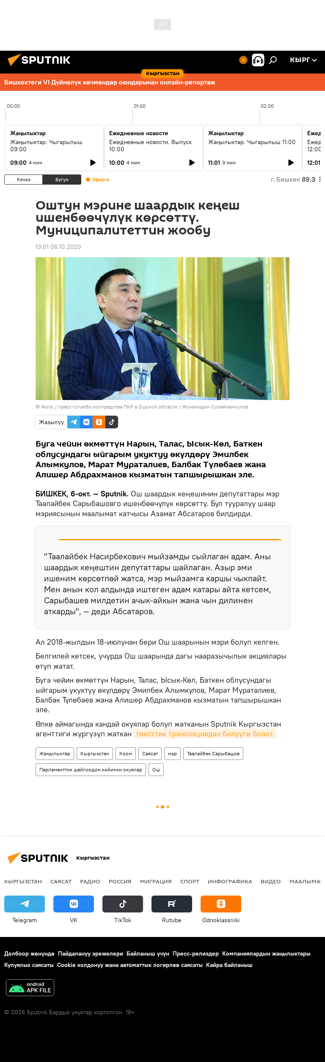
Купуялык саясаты (29, 965)
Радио (90, 881)
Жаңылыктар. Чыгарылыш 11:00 (252, 142)
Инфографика (230, 881)
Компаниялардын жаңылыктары (266, 953)
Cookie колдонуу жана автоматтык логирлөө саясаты (130, 965)
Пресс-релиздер (196, 953)
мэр (172, 753)
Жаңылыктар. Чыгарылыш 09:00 (46, 145)
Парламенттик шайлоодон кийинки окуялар (90, 769)
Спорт (189, 881)
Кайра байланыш (229, 965)
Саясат (150, 753)
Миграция (156, 881)
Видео (271, 881)
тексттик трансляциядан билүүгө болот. (205, 733)
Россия (120, 881)
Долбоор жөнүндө (29, 953)
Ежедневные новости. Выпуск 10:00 (150, 145)
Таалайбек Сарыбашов (213, 753)
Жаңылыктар (54, 753)
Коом (125, 753)
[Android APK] (30, 988)
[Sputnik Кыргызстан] (41, 67)
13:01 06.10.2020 (58, 247)
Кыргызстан (94, 753)
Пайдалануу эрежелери (90, 953)
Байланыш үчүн (148, 953)
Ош (156, 769)
